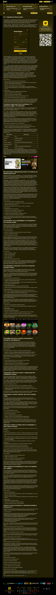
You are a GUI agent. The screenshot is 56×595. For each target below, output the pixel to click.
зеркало (25, 575)
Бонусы (18, 587)
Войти (41, 1)
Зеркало (34, 587)
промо (22, 130)
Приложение (29, 587)
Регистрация (6, 65)
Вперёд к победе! (45, 28)
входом (34, 177)
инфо (27, 570)
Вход (38, 587)
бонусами (5, 72)
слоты (26, 58)
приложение (31, 538)
